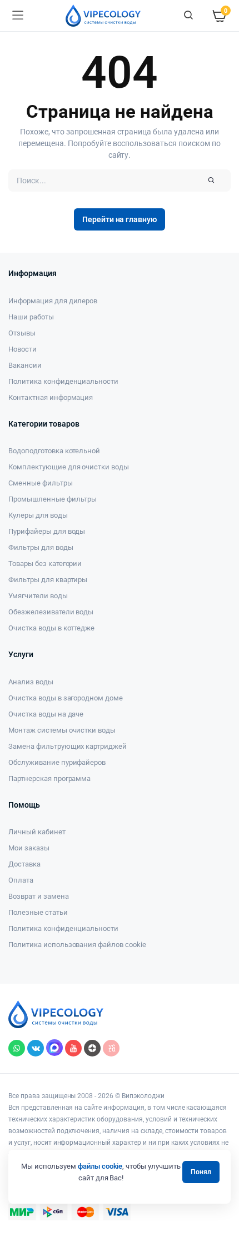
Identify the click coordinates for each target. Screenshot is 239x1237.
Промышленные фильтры (52, 499)
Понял (201, 1172)
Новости (22, 349)
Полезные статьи (38, 912)
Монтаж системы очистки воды (62, 730)
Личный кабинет (37, 832)
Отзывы (22, 333)
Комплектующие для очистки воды (68, 467)
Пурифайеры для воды (46, 531)
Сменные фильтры (40, 483)
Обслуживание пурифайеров (57, 762)
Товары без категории (45, 563)
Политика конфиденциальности (63, 381)
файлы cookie (100, 1166)
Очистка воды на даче (45, 714)
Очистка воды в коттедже (51, 628)
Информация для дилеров (52, 301)
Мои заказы (28, 848)
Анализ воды (30, 682)
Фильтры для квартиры (47, 579)
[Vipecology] (103, 15)
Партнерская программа (49, 778)
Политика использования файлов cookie (77, 944)
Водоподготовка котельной (54, 451)
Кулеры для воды (38, 515)
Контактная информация (50, 397)
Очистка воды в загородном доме (65, 698)
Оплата (20, 880)
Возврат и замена (38, 896)
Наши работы (31, 317)
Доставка (24, 864)
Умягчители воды (38, 596)
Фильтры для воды (40, 547)
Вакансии (25, 365)
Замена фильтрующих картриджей (67, 746)
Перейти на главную (119, 219)
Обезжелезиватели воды (50, 612)
